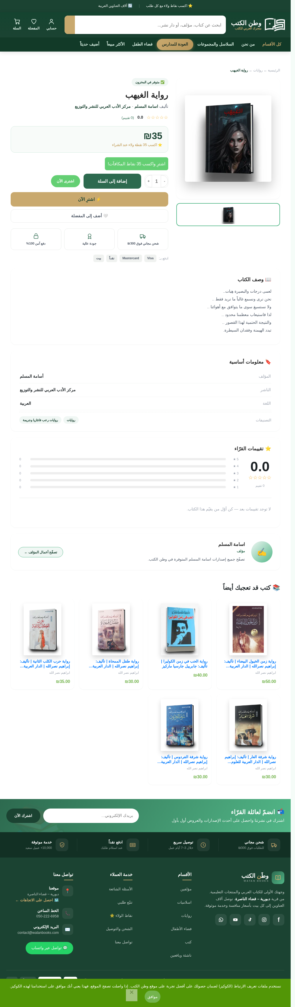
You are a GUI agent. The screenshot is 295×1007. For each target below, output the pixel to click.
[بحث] (70, 25)
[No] (131, 995)
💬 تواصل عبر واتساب (49, 948)
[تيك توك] (250, 919)
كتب (188, 942)
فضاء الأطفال (181, 929)
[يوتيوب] (235, 919)
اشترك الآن (23, 815)
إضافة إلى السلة (112, 181)
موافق (153, 996)
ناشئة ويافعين (181, 955)
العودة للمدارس (175, 44)
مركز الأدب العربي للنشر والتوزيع (103, 106)
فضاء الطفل (142, 44)
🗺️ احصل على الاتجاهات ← (37, 900)
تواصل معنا (124, 942)
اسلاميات (184, 902)
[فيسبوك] (278, 919)
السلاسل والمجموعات (215, 44)
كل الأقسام (271, 44)
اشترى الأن (65, 181)
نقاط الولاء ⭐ (121, 915)
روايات (258, 70)
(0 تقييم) (128, 118)
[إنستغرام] (264, 919)
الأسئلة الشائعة (121, 889)
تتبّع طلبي (125, 902)
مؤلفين (186, 889)
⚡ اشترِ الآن (89, 199)
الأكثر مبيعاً (116, 44)
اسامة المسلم (146, 106)
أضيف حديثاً (89, 44)
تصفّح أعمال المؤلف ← (40, 552)
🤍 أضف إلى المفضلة (89, 216)
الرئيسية (274, 70)
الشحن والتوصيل (119, 929)
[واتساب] (221, 919)
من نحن (248, 44)
